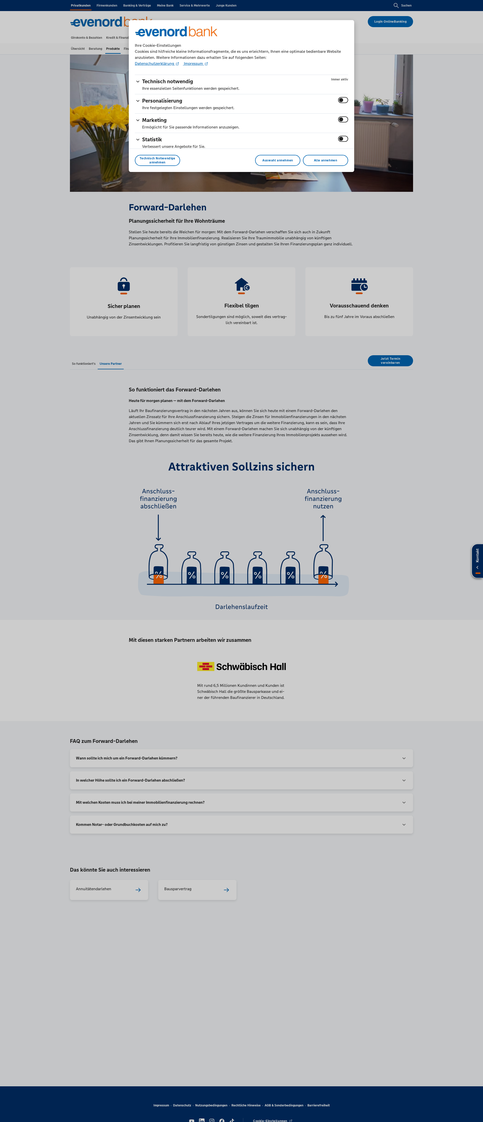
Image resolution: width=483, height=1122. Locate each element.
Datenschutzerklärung (155, 63)
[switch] (343, 100)
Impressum (193, 63)
